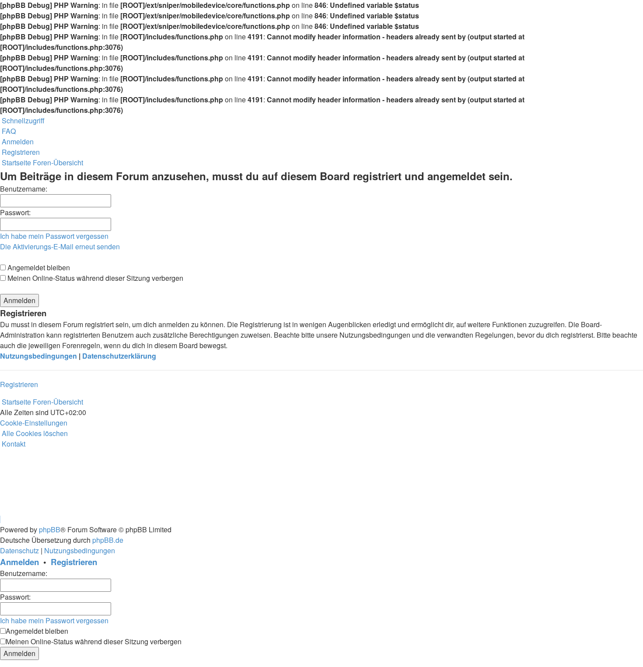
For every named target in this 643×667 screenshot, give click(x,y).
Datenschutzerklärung (119, 356)
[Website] (1, 498)
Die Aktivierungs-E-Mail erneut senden (60, 246)
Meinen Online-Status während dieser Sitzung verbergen (94, 278)
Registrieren (19, 384)
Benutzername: (23, 189)
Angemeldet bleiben (38, 267)
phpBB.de (107, 540)
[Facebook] (1, 508)
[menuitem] (8, 131)
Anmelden (19, 562)
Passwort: (15, 212)
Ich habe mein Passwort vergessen (54, 236)
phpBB (49, 529)
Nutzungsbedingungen (38, 356)
